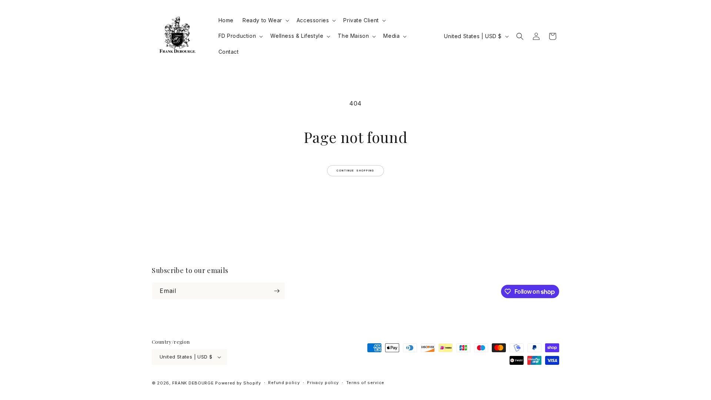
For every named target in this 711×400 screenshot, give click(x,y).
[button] (265, 20)
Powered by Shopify (238, 383)
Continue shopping (356, 170)
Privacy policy (323, 382)
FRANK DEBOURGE (193, 383)
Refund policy (284, 382)
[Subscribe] (276, 291)
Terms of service (365, 382)
